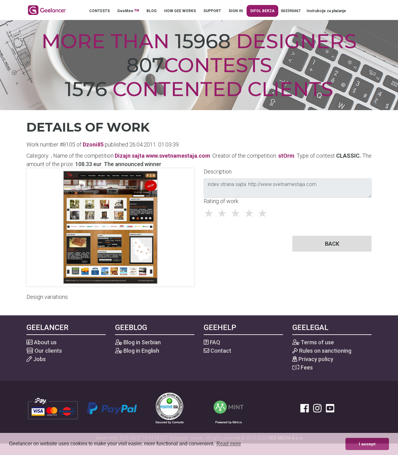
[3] (237, 213)
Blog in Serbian (141, 342)
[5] (264, 213)
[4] (250, 213)
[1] (210, 213)
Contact (220, 350)
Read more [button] (228, 443)
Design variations (47, 297)
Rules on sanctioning (324, 350)
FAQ (214, 342)
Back (332, 243)
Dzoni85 (93, 144)
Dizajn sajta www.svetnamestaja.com (162, 155)
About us (45, 342)
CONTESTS (99, 11)
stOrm (286, 155)
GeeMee (125, 11)
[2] (223, 213)
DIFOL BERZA (262, 11)
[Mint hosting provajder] (228, 407)
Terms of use (316, 342)
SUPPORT (212, 11)
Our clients (47, 350)
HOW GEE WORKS (180, 11)
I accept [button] (367, 443)
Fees (306, 367)
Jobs (39, 359)
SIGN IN (236, 11)
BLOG (151, 11)
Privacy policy (315, 359)
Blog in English (140, 350)
